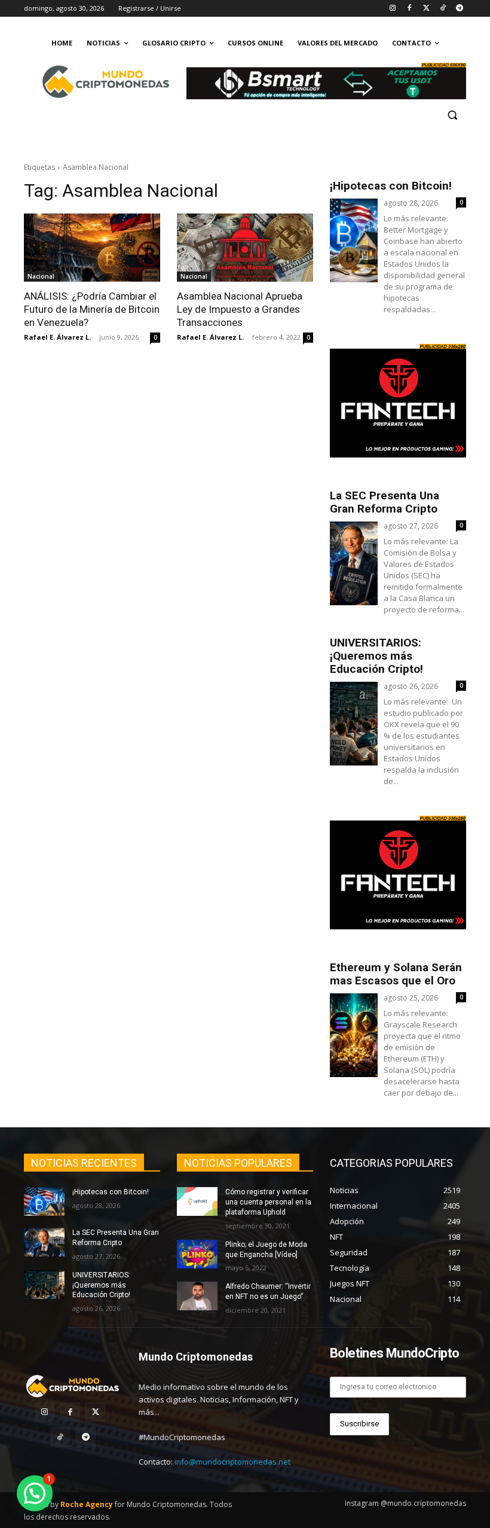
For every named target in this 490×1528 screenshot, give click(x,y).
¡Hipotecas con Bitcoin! (391, 186)
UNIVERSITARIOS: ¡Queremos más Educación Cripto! (376, 656)
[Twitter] (426, 9)
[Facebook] (409, 9)
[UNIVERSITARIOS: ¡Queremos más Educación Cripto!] (44, 1284)
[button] (452, 115)
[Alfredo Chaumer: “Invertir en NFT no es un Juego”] (197, 1296)
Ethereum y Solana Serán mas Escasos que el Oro (396, 973)
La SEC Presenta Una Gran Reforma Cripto (384, 502)
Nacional (40, 276)
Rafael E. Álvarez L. (57, 337)
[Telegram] (459, 9)
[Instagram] (393, 9)
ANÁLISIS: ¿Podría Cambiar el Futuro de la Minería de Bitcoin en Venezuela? (92, 309)
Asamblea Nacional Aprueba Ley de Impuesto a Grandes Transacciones (239, 309)
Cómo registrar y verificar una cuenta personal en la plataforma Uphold (268, 1202)
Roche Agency (86, 1504)
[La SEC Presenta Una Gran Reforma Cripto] (44, 1242)
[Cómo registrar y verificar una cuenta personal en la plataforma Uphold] (197, 1201)
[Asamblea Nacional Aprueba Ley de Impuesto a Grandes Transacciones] (245, 248)
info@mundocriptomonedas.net (232, 1461)
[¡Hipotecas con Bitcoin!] (44, 1201)
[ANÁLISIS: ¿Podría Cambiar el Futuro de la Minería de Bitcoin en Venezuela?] (92, 248)
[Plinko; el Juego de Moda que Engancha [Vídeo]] (197, 1254)
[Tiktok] (442, 9)
